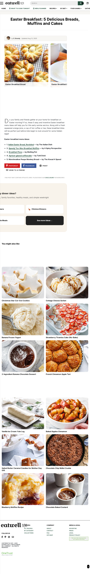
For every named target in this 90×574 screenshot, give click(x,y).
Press (71, 530)
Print (45, 166)
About (49, 528)
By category (28, 530)
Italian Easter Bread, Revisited (21, 144)
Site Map (50, 535)
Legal (71, 533)
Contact (50, 530)
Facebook (29, 166)
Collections (28, 533)
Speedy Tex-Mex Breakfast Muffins (24, 148)
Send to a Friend (16, 170)
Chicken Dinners (37, 209)
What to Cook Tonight (20, 8)
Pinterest (13, 166)
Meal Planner (40, 8)
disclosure (49, 178)
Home (3, 8)
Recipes (53, 8)
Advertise (73, 528)
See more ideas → (44, 220)
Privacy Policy (74, 535)
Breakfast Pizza (15, 152)
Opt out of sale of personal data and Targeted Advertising (79, 538)
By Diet (63, 8)
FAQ (48, 533)
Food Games (76, 8)
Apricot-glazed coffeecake (20, 155)
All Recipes (28, 528)
